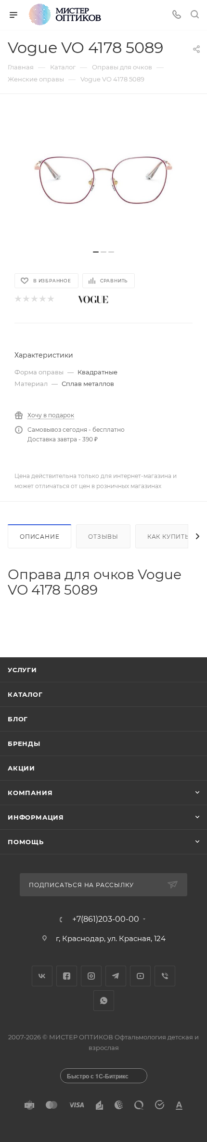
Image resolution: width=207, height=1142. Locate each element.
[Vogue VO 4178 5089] (103, 177)
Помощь (26, 842)
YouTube (140, 976)
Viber (165, 976)
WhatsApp (103, 1000)
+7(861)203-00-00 (105, 919)
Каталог (25, 694)
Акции (21, 768)
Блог (18, 719)
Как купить (168, 536)
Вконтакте (42, 976)
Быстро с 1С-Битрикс (98, 1076)
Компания (30, 793)
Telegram (115, 976)
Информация (36, 817)
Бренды (24, 743)
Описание (39, 536)
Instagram (91, 976)
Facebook (66, 976)
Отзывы (103, 536)
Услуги (22, 670)
